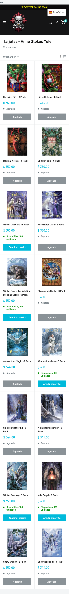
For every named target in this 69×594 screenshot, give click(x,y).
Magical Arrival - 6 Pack (15, 160)
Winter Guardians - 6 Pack (51, 361)
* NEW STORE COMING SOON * (34, 7)
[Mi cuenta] (56, 22)
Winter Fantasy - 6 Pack (15, 495)
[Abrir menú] (4, 22)
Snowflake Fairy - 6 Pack (50, 561)
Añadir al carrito (17, 247)
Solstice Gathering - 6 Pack (14, 429)
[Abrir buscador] (50, 22)
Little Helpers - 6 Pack (49, 96)
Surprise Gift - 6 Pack (14, 96)
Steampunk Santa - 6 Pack (51, 291)
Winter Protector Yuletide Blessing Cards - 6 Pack (16, 293)
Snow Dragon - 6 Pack (14, 561)
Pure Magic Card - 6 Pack (51, 224)
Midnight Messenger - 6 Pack (50, 429)
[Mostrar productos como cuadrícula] (59, 56)
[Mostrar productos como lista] (64, 56)
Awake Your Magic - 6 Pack (17, 361)
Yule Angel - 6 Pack (48, 495)
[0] (63, 22)
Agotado (17, 116)
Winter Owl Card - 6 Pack (16, 224)
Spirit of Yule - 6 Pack (49, 160)
